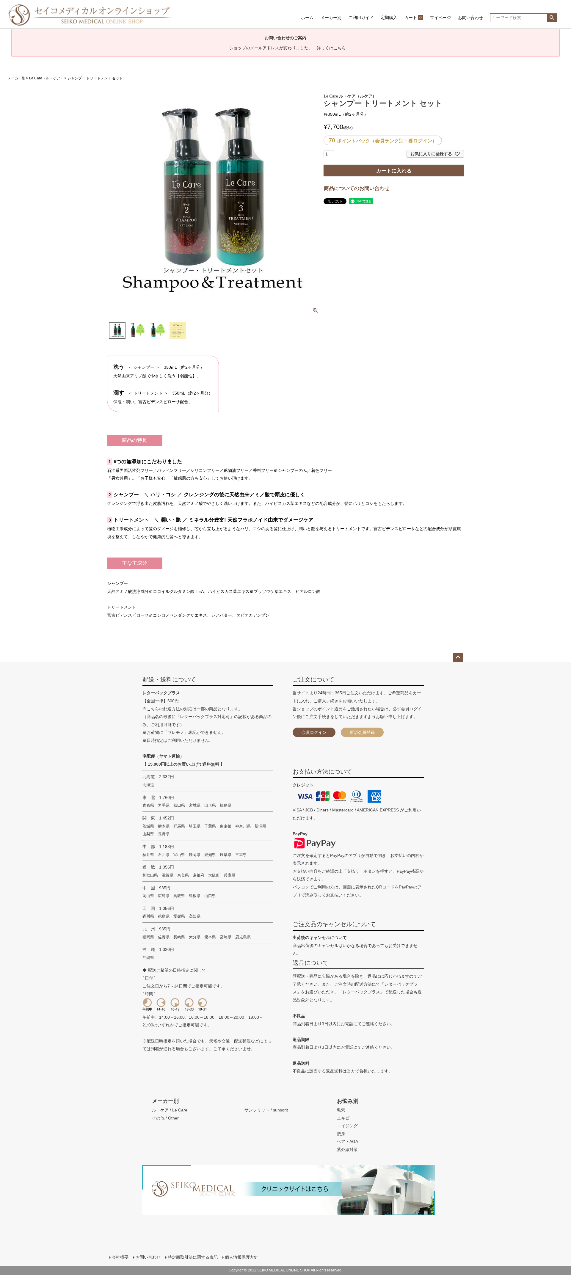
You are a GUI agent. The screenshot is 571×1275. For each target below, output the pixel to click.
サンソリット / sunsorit (266, 1110)
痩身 (341, 1133)
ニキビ (343, 1118)
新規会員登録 (362, 732)
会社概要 (120, 1257)
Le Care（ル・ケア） (46, 78)
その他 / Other (165, 1118)
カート (413, 17)
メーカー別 (331, 17)
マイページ (440, 17)
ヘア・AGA (347, 1141)
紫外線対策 (347, 1149)
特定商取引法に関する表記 (193, 1257)
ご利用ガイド (361, 17)
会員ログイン (314, 732)
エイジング (347, 1125)
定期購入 (389, 17)
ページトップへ (458, 657)
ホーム (307, 17)
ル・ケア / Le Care (169, 1110)
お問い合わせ (470, 17)
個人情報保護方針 (241, 1257)
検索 (551, 18)
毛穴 (341, 1110)
